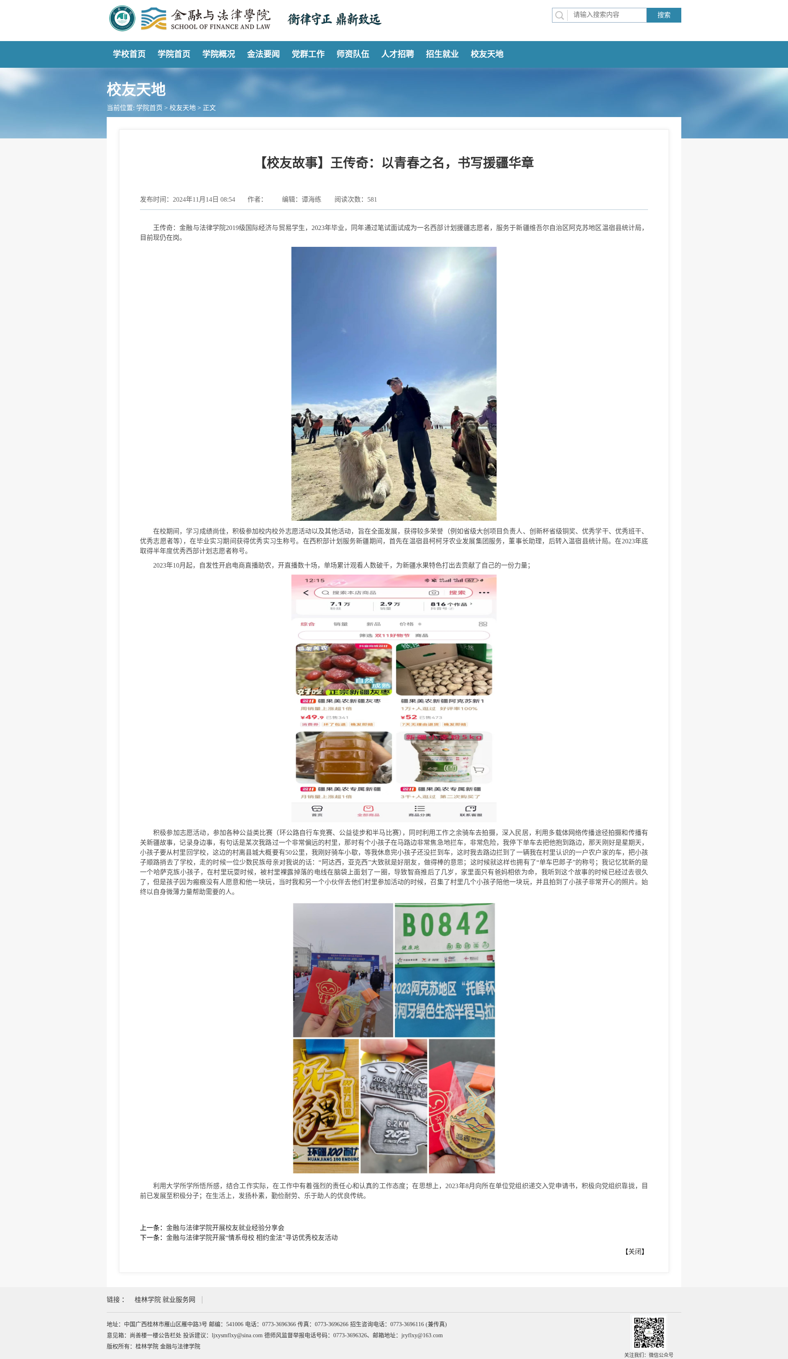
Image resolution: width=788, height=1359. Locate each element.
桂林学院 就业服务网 (165, 1299)
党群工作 (308, 54)
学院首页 (174, 54)
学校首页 (129, 54)
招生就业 (442, 54)
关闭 (634, 1251)
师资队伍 (353, 54)
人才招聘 (397, 54)
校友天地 (487, 54)
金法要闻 (263, 54)
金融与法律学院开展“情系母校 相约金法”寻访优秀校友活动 (252, 1237)
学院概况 (218, 54)
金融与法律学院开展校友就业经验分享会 (225, 1227)
